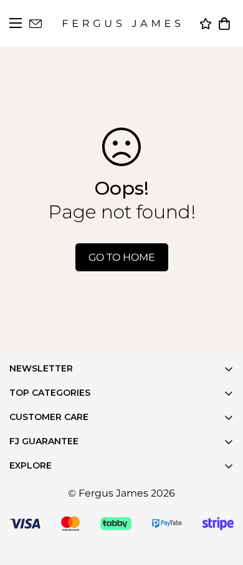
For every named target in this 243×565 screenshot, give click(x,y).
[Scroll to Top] (218, 540)
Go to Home (121, 257)
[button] (224, 23)
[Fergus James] (121, 23)
